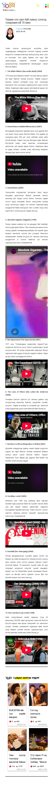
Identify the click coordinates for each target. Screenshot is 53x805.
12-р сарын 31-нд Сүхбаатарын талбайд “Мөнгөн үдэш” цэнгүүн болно (38, 762)
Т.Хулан (19, 29)
